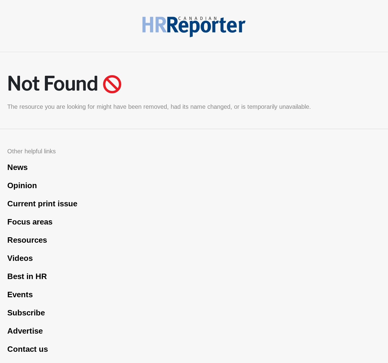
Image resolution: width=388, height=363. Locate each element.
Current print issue (42, 203)
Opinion (22, 185)
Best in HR (27, 276)
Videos (20, 258)
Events (20, 294)
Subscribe (26, 312)
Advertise (25, 330)
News (17, 167)
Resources (27, 240)
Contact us (27, 349)
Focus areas (29, 221)
